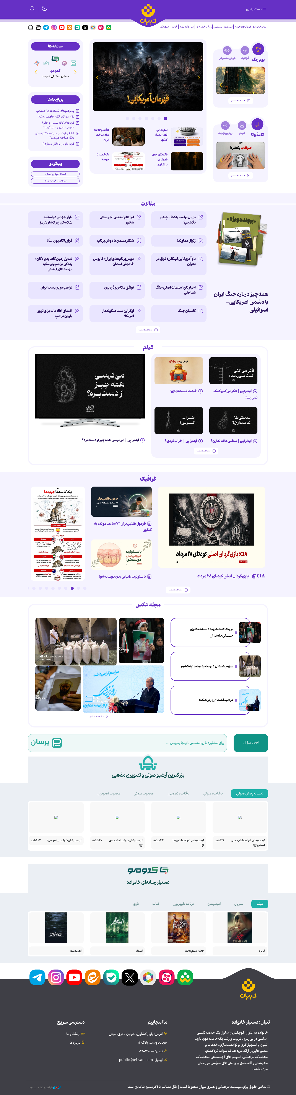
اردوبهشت (75, 951)
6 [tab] (133, 118)
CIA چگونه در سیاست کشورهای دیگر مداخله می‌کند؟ (54, 135)
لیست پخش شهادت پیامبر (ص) (64, 840)
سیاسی (217, 27)
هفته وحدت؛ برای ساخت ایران (101, 134)
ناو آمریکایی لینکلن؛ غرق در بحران (176, 261)
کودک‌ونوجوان (242, 27)
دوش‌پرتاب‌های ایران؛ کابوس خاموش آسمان (113, 261)
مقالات (148, 204)
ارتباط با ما (73, 1034)
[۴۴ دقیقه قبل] (187, 136)
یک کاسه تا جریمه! (103, 157)
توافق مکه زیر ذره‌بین (119, 287)
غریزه (262, 951)
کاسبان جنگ (187, 311)
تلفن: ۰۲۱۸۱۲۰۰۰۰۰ (151, 1051)
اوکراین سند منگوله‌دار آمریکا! (118, 313)
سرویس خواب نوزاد (55, 180)
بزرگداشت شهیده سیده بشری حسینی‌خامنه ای (211, 632)
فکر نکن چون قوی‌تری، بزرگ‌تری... (160, 159)
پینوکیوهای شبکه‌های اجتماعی (55, 110)
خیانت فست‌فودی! (183, 391)
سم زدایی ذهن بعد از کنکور (161, 134)
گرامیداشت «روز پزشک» (216, 700)
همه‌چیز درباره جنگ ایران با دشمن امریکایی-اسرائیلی (241, 302)
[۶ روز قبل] (179, 370)
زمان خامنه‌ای (203, 27)
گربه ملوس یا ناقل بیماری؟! (58, 143)
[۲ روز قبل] (233, 370)
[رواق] (46, 63)
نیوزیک (164, 27)
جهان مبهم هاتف (194, 951)
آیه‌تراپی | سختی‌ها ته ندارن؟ (231, 441)
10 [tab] (27, 588)
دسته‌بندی (254, 9)
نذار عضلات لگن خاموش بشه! (56, 116)
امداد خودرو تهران (55, 174)
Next (97, 77)
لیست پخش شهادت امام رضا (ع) (188, 842)
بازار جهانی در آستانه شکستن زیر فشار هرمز (56, 220)
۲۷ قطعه (97, 840)
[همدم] (64, 63)
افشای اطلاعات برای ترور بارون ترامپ (55, 313)
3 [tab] (152, 118)
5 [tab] (139, 118)
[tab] (258, 54)
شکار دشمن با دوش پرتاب (115, 241)
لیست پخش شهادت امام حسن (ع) (126, 842)
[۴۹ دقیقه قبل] (187, 161)
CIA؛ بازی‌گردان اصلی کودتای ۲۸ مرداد (231, 576)
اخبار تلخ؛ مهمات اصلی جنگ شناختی (176, 290)
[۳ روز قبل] (240, 80)
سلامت (228, 27)
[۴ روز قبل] (233, 420)
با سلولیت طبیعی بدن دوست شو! (122, 577)
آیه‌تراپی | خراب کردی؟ (181, 441)
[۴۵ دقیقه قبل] (148, 76)
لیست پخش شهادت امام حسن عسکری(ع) (248, 842)
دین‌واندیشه (186, 27)
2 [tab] (159, 118)
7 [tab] (127, 118)
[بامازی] (37, 63)
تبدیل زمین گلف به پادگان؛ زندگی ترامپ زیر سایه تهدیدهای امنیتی (53, 264)
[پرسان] (73, 63)
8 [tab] (40, 588)
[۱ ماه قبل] (240, 155)
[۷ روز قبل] (121, 502)
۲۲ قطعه (36, 840)
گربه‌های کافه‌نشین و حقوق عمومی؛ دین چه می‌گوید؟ (57, 124)
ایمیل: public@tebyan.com (141, 1060)
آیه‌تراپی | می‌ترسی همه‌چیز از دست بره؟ (110, 440)
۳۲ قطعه (158, 840)
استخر (139, 951)
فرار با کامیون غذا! (59, 241)
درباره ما (75, 1043)
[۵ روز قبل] (179, 420)
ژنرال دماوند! (186, 241)
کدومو (55, 71)
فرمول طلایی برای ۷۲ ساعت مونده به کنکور (123, 527)
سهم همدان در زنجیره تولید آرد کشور (207, 666)
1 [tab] (165, 118)
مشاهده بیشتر (238, 101)
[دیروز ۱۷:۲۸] (128, 161)
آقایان (174, 27)
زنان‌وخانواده (260, 27)
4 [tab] (146, 118)
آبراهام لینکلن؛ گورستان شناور (117, 220)
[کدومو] (55, 58)
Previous (199, 77)
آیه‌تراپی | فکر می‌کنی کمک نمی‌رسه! (235, 394)
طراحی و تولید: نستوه (41, 1088)
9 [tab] (33, 588)
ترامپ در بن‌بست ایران (56, 287)
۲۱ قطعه (219, 840)
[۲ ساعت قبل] (250, 632)
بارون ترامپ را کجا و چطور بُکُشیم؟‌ (178, 220)
